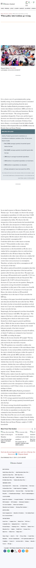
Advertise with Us (19, 541)
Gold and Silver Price (7, 488)
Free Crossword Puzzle (7, 515)
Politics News (12, 531)
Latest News (5, 521)
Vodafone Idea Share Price (19, 480)
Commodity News (6, 524)
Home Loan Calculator (18, 504)
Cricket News (24, 524)
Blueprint (28, 8)
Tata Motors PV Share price (9, 477)
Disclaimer (5, 538)
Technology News (15, 526)
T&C (17, 536)
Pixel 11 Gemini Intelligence (28, 493)
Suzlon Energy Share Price (8, 472)
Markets (21, 8)
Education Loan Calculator (8, 507)
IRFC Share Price (19, 474)
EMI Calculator (6, 502)
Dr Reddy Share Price (7, 480)
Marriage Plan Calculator (21, 507)
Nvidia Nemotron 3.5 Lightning (20, 488)
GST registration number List (27, 538)
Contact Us (11, 541)
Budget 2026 (19, 531)
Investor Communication (14, 538)
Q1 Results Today (24, 485)
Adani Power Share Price (8, 474)
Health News (19, 529)
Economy (6, 13)
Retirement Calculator (24, 502)
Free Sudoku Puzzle (30, 513)
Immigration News (16, 524)
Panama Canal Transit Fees (8, 491)
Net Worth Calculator (29, 499)
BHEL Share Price (20, 477)
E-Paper (17, 8)
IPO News (27, 521)
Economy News (27, 529)
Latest (12, 8)
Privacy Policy (23, 536)
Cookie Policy (31, 536)
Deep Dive (5, 493)
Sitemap (27, 541)
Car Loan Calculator (7, 504)
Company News (13, 521)
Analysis (10, 13)
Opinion (33, 8)
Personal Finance (6, 526)
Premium (7, 8)
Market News (21, 521)
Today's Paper (6, 536)
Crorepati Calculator (18, 499)
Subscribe (32, 541)
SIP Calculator (14, 502)
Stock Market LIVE (7, 485)
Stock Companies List (7, 513)
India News (5, 531)
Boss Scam (32, 485)
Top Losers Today (19, 491)
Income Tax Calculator (7, 499)
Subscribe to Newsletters (19, 513)
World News (23, 526)
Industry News (31, 526)
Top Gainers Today (29, 491)
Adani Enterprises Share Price (22, 472)
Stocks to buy (15, 485)
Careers (4, 543)
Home (2, 8)
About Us (12, 536)
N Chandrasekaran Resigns (14, 493)
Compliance (5, 541)
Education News (6, 529)
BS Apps (9, 543)
